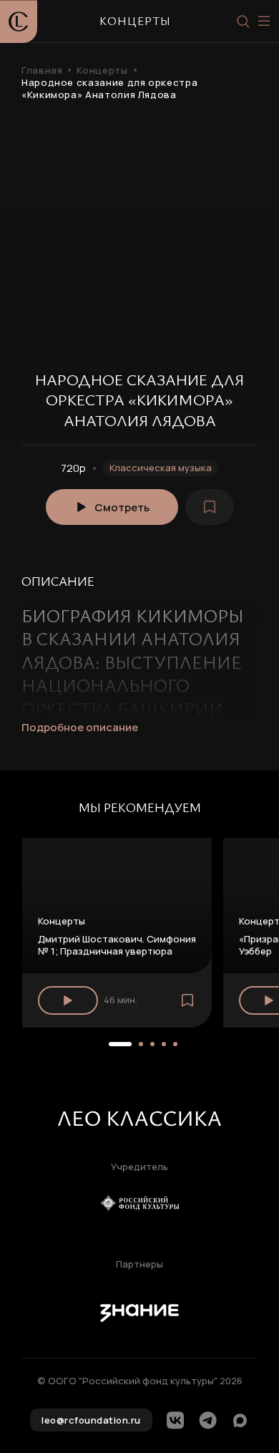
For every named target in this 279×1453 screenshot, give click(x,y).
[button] (120, 1044)
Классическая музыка (160, 467)
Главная (41, 70)
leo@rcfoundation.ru (91, 1420)
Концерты (102, 70)
